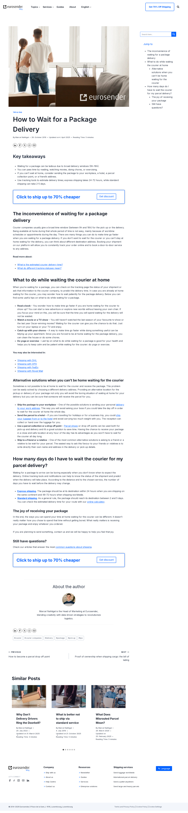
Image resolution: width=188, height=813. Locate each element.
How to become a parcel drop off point (29, 654)
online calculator (95, 501)
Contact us (50, 786)
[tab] (63, 749)
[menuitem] (86, 7)
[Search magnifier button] (173, 34)
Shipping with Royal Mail (30, 371)
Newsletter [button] (85, 773)
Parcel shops (71, 426)
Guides (61, 7)
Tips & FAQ (17, 112)
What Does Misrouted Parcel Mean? (107, 718)
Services (84, 782)
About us (49, 777)
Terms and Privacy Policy (124, 807)
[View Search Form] (178, 6)
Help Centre (51, 782)
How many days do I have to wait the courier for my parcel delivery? (159, 90)
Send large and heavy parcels (126, 786)
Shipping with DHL (27, 360)
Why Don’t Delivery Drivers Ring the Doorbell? (28, 718)
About (73, 7)
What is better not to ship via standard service (68, 718)
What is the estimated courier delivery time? (40, 264)
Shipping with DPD (27, 364)
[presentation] (29, 696)
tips (81, 638)
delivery (49, 638)
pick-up (71, 638)
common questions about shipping (74, 547)
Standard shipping (27, 498)
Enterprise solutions (89, 786)
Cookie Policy (141, 807)
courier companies (33, 638)
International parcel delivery (125, 777)
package (60, 638)
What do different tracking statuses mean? (39, 268)
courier (17, 638)
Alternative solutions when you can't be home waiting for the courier (162, 75)
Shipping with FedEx (27, 367)
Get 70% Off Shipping (160, 7)
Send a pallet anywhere (123, 782)
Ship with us (51, 773)
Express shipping (26, 491)
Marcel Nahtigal (22, 137)
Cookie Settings (155, 807)
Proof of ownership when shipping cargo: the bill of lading (102, 656)
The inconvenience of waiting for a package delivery (158, 54)
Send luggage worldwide (124, 773)
